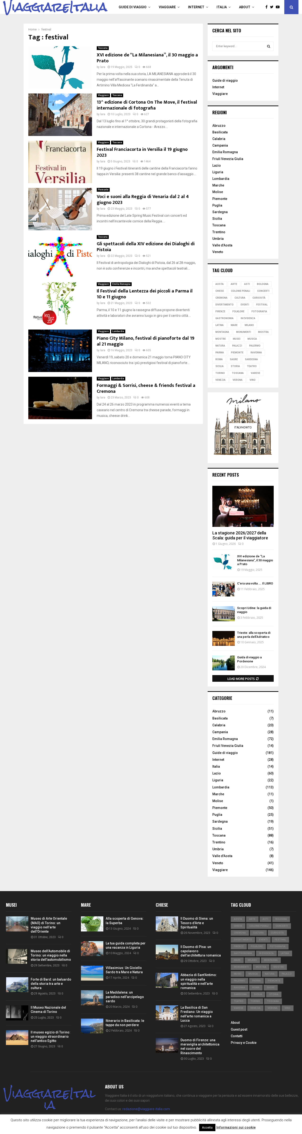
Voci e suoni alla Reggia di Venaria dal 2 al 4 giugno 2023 (143, 200)
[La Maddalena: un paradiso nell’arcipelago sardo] (92, 997)
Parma (219, 352)
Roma (219, 359)
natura (220, 345)
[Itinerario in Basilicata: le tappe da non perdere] (92, 1026)
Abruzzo (219, 125)
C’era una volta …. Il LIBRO (255, 583)
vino (253, 380)
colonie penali (240, 291)
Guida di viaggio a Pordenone (249, 659)
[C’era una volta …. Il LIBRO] (223, 589)
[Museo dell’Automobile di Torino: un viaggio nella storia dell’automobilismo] (17, 956)
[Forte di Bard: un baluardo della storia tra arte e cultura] (17, 984)
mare (234, 325)
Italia (222, 7)
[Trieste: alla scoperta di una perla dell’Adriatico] (223, 638)
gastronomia (224, 318)
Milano (249, 325)
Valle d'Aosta (222, 856)
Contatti (237, 1036)
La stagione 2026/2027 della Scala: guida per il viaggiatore (240, 535)
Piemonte (103, 189)
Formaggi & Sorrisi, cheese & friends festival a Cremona (146, 388)
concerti (263, 291)
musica (252, 339)
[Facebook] (267, 7)
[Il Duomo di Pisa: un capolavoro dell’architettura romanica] (167, 952)
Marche (218, 185)
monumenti (243, 332)
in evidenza (248, 318)
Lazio (216, 165)
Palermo (254, 345)
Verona (238, 380)
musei (236, 339)
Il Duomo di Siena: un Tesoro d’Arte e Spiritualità (196, 923)
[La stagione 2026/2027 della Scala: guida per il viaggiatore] (243, 506)
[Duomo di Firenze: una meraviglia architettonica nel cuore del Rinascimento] (167, 1045)
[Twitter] (273, 7)
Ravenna (256, 352)
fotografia (259, 311)
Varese (255, 373)
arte (234, 284)
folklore (238, 311)
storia (235, 366)
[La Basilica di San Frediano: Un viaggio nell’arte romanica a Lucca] (167, 1012)
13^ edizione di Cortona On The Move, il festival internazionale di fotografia (147, 105)
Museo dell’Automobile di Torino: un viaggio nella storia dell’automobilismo (51, 955)
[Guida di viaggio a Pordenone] (223, 663)
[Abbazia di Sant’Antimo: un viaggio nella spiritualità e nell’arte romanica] (167, 980)
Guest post (239, 1029)
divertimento (224, 304)
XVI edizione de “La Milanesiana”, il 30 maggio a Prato (147, 58)
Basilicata (220, 132)
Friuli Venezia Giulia (227, 159)
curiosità (258, 297)
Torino (220, 373)
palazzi (237, 345)
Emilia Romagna (121, 284)
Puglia (217, 205)
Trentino (218, 232)
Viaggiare (167, 7)
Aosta (219, 284)
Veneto (217, 252)
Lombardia (118, 331)
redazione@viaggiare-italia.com (146, 1109)
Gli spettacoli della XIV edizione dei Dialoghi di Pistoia (146, 247)
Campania (220, 145)
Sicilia (217, 218)
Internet (196, 7)
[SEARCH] (269, 46)
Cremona (221, 297)
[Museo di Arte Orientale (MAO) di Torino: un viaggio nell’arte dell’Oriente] (17, 923)
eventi (245, 304)
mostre (220, 339)
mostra (263, 332)
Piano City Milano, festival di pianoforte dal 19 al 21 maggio (145, 341)
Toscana (103, 48)
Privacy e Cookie (243, 1043)
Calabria (218, 139)
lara (102, 67)
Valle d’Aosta (222, 245)
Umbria (218, 239)
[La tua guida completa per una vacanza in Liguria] (92, 948)
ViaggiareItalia (55, 7)
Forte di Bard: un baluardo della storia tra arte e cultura (51, 983)
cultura (240, 297)
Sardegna (220, 212)
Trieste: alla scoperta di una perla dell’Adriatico (253, 635)
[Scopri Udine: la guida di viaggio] (223, 613)
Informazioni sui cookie (236, 1127)
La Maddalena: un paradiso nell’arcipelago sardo (125, 996)
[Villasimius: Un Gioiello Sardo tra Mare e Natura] (92, 973)
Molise (217, 192)
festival (262, 304)
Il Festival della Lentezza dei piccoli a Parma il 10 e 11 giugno (145, 294)
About (244, 7)
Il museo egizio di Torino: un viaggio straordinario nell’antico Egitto (50, 1036)
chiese (219, 291)
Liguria (217, 172)
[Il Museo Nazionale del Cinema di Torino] (17, 1012)
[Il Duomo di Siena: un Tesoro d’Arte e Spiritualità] (167, 923)
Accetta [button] (207, 1127)
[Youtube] (279, 7)
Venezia (220, 380)
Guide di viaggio (133, 7)
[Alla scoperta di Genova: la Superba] (92, 923)
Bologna (262, 284)
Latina (219, 325)
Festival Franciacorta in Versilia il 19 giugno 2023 (142, 152)
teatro (252, 366)
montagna (222, 332)
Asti (247, 284)
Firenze (220, 311)
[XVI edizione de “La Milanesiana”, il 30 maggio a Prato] (223, 561)
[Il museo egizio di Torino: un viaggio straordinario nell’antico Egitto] (17, 1037)
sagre (234, 359)
